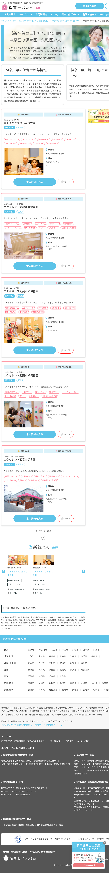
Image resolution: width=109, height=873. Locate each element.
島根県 (63, 683)
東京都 (31, 650)
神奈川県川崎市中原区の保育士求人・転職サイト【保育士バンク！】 (32, 725)
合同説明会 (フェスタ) (47, 14)
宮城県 (42, 656)
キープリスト (25, 14)
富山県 (63, 663)
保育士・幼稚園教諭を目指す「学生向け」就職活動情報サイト (31, 852)
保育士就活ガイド (70, 14)
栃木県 (86, 650)
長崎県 (65, 690)
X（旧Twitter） (83, 741)
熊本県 (42, 690)
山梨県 (73, 663)
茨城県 (75, 650)
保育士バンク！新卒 (8, 21)
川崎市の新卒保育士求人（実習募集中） (66, 21)
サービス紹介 (56, 741)
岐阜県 (52, 676)
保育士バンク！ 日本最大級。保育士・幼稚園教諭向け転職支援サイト (30, 761)
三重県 (63, 676)
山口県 (52, 683)
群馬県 (96, 650)
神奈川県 (43, 650)
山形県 (84, 656)
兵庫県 (42, 670)
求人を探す (10, 14)
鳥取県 (73, 683)
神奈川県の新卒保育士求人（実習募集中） (34, 21)
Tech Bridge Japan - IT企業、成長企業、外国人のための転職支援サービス (32, 825)
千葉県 (65, 650)
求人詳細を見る (34, 182)
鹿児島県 (53, 690)
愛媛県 (84, 683)
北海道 (31, 656)
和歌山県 (85, 670)
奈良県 (73, 670)
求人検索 (69, 741)
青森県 (63, 656)
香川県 (94, 683)
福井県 (84, 663)
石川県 (52, 663)
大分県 (75, 690)
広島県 (31, 683)
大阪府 (31, 670)
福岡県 (31, 690)
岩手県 (73, 656)
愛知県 (31, 676)
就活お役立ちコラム (93, 14)
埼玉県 (54, 650)
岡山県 (42, 683)
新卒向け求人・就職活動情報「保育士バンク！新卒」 (23, 741)
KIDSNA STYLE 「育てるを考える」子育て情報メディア (24, 788)
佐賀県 (96, 690)
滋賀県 (63, 670)
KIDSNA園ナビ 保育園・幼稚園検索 (15, 795)
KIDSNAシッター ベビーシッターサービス (18, 791)
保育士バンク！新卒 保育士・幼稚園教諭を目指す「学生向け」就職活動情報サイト (36, 764)
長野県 (42, 663)
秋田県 (94, 656)
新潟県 (31, 663)
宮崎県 (86, 690)
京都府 (52, 670)
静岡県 (42, 676)
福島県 (52, 656)
